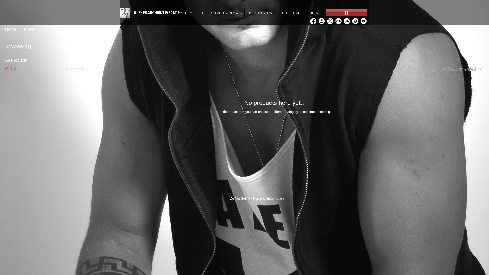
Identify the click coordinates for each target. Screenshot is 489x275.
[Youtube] (364, 21)
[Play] (346, 12)
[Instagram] (322, 21)
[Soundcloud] (347, 21)
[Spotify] (355, 21)
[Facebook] (313, 21)
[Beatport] (338, 21)
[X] (330, 21)
